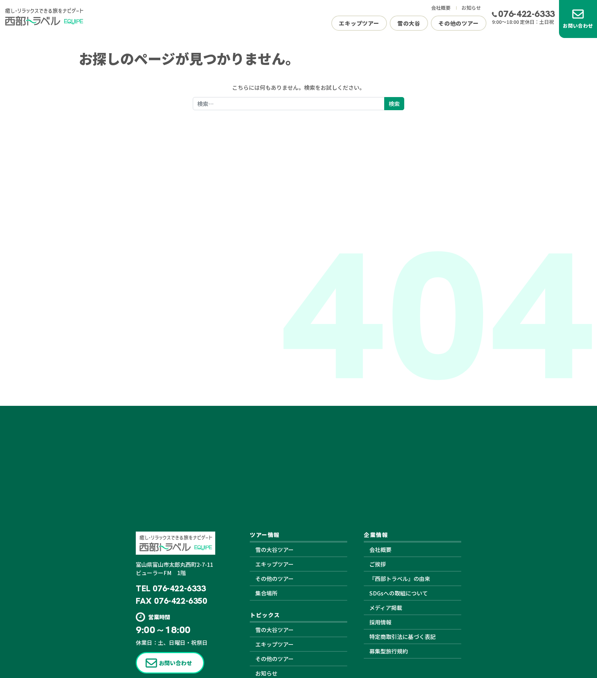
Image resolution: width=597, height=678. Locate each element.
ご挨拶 (377, 564)
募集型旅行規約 (388, 651)
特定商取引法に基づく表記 (402, 636)
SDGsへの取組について (398, 593)
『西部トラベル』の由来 (399, 578)
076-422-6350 (180, 600)
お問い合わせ (578, 25)
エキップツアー (359, 23)
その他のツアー (458, 23)
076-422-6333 (526, 14)
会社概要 (441, 7)
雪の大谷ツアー (274, 549)
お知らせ (471, 7)
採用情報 (380, 622)
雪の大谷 (408, 23)
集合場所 (266, 593)
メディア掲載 (385, 607)
